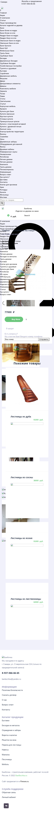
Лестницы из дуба (21, 416)
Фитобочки (4, 157)
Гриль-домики (5, 167)
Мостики (3, 197)
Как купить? (5, 177)
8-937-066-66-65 (28, 4)
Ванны (2, 147)
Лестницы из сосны (22, 477)
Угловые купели (6, 119)
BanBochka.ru (21, 775)
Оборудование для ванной (11, 144)
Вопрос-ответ (5, 175)
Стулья (3, 104)
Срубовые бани (6, 56)
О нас (4, 700)
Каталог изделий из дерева (11, 25)
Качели (3, 192)
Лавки (2, 96)
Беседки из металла (8, 257)
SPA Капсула (5, 277)
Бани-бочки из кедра (8, 30)
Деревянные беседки (8, 61)
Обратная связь (9, 792)
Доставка (3, 180)
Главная (3, 13)
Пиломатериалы (7, 169)
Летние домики (6, 159)
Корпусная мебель (7, 106)
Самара (4, 2)
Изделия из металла (8, 284)
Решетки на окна (9, 740)
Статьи (3, 20)
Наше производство (8, 23)
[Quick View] (27, 389)
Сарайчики (4, 73)
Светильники (5, 101)
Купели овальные (7, 114)
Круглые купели (6, 116)
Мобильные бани (7, 51)
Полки (2, 94)
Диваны (3, 86)
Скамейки (4, 137)
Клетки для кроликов (8, 185)
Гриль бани (4, 53)
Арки (2, 187)
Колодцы (3, 190)
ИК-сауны (4, 274)
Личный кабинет (9, 797)
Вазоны (3, 134)
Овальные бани (6, 239)
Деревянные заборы (8, 142)
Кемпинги (4, 164)
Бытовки (3, 71)
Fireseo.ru (24, 781)
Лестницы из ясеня (21, 538)
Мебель (5, 764)
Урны (2, 139)
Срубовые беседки (7, 63)
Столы (2, 99)
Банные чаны (5, 129)
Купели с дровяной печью (10, 126)
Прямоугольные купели (9, 121)
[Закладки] (4, 216)
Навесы (5, 750)
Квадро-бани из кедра (9, 35)
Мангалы (6, 755)
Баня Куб (4, 48)
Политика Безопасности (12, 690)
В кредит (10, 328)
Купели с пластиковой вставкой (13, 124)
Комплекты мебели (8, 89)
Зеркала (3, 91)
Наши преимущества (8, 226)
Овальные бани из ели (9, 43)
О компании (5, 18)
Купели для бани (7, 111)
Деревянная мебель (8, 76)
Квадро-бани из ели (8, 38)
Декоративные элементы (10, 84)
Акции (2, 15)
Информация (5, 172)
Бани (2, 28)
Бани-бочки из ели (7, 33)
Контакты (4, 182)
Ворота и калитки (9, 735)
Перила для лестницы (11, 745)
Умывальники (5, 154)
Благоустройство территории (12, 132)
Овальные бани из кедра (10, 41)
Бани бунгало (5, 46)
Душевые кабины (7, 149)
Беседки (3, 58)
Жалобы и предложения (32, 1)
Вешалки (3, 78)
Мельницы (4, 195)
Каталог (3, 231)
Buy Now (15, 319)
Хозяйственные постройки (11, 66)
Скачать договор (9, 695)
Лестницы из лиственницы (26, 599)
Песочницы (7, 759)
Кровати (3, 109)
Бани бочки (4, 234)
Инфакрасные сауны (8, 152)
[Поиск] (2, 203)
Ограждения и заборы (11, 730)
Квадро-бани (5, 236)
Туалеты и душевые (8, 68)
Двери (2, 81)
